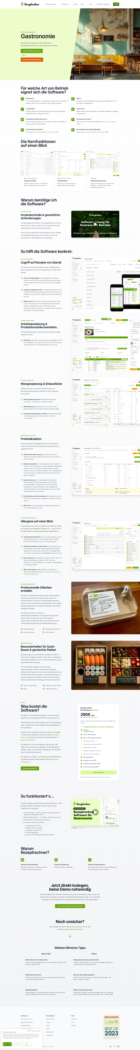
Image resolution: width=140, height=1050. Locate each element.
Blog (47, 1025)
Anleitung (74, 1019)
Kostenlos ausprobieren (32, 60)
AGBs (47, 1029)
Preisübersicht (107, 777)
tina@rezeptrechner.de (79, 927)
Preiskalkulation (25, 1025)
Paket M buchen (99, 772)
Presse (48, 1022)
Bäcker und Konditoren (109, 121)
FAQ (72, 1022)
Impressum (49, 1035)
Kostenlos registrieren (104, 4)
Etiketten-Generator (27, 1022)
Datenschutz (50, 1032)
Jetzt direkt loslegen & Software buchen (70, 906)
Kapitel (79, 827)
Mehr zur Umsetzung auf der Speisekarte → (44, 531)
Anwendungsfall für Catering (95, 132)
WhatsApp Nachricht (76, 929)
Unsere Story (50, 1019)
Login (116, 4)
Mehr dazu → (101, 187)
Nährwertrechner (26, 1019)
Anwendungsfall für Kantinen (45, 132)
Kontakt (73, 1025)
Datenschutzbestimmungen (34, 1030)
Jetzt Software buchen (32, 51)
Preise (75, 4)
